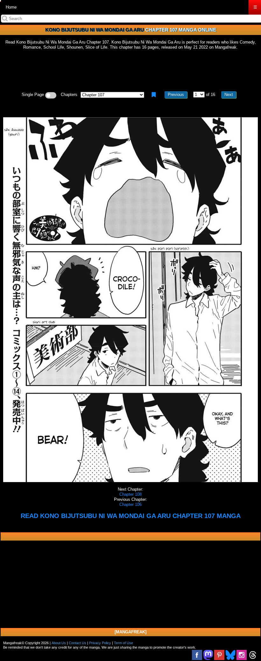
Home (11, 7)
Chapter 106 (130, 504)
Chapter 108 (130, 494)
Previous (176, 94)
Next (228, 94)
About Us (59, 643)
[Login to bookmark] (154, 94)
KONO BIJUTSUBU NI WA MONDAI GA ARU (94, 29)
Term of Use (123, 643)
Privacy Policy (100, 643)
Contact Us (77, 643)
